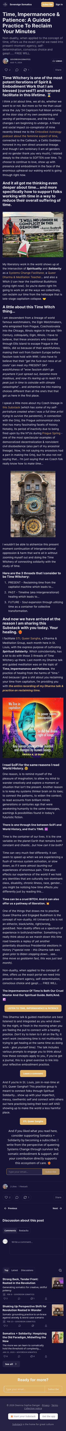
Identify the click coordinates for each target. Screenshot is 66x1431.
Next (55, 1208)
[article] (33, 1288)
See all (9, 1364)
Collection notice (33, 1408)
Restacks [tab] (23, 1230)
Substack (17, 1424)
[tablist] (16, 1230)
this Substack (11, 407)
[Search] (60, 1270)
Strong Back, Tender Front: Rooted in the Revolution (20, 1281)
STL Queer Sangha (28, 638)
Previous (12, 1208)
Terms (54, 1405)
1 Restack (23, 1186)
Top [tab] (6, 1270)
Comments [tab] (10, 1230)
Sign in (59, 4)
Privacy (46, 1405)
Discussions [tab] (27, 1270)
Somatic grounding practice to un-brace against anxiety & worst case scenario (24, 1316)
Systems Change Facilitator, (27, 272)
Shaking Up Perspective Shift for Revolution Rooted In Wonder (24, 1308)
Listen (59, 61)
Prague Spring (51, 433)
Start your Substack (25, 1416)
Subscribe (47, 4)
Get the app (48, 1416)
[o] (57, 1283)
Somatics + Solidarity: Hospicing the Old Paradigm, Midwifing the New (25, 1337)
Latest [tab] (14, 1270)
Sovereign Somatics (20, 59)
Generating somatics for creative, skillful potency (25, 1289)
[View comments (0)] (17, 70)
